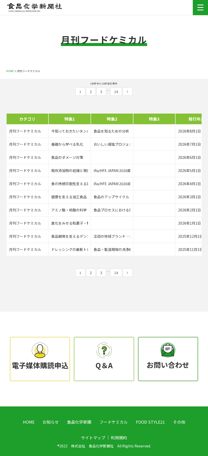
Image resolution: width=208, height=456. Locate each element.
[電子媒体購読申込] (40, 349)
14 (116, 91)
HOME (10, 71)
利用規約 (119, 438)
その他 (179, 422)
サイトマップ (93, 438)
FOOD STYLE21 (150, 422)
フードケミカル (113, 422)
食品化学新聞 (79, 422)
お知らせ (51, 422)
